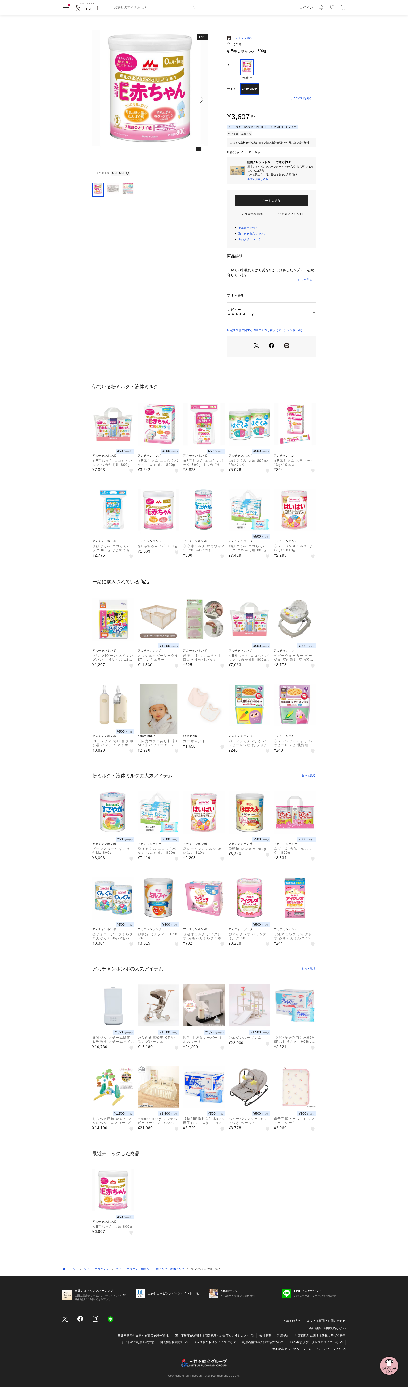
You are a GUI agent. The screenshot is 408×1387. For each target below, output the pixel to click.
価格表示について (249, 228)
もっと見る (305, 280)
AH (75, 1269)
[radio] (247, 69)
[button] (150, 99)
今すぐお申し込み (257, 179)
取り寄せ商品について (252, 233)
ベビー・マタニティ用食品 (132, 1269)
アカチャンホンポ (244, 38)
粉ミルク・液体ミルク (170, 1269)
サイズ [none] (231, 89)
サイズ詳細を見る (301, 98)
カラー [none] (231, 65)
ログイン (306, 7)
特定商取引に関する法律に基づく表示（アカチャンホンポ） (265, 330)
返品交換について (249, 239)
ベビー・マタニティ (96, 1269)
